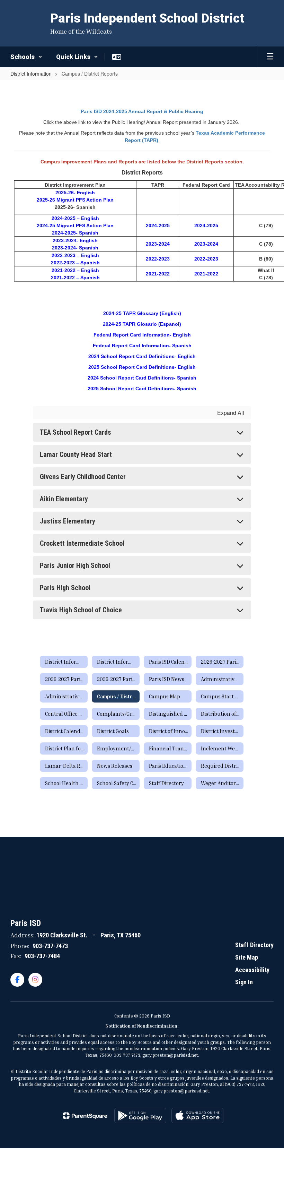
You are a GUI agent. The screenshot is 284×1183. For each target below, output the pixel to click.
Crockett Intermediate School (82, 543)
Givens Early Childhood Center (83, 477)
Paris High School (65, 588)
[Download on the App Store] (197, 1115)
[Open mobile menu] (270, 56)
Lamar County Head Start (76, 454)
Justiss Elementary (67, 521)
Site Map (246, 957)
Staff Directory (254, 944)
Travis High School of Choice (81, 610)
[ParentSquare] (85, 1115)
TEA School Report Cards (75, 432)
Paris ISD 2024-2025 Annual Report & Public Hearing (142, 111)
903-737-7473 (50, 946)
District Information (31, 73)
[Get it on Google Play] (140, 1115)
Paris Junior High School (75, 565)
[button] (26, 56)
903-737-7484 (42, 956)
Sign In (244, 982)
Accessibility (252, 969)
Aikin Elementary (64, 499)
